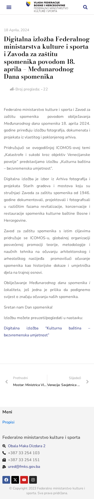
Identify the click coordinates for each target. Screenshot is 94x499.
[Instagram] (33, 480)
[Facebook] (6, 480)
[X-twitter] (15, 480)
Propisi (8, 422)
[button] (9, 7)
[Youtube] (24, 480)
